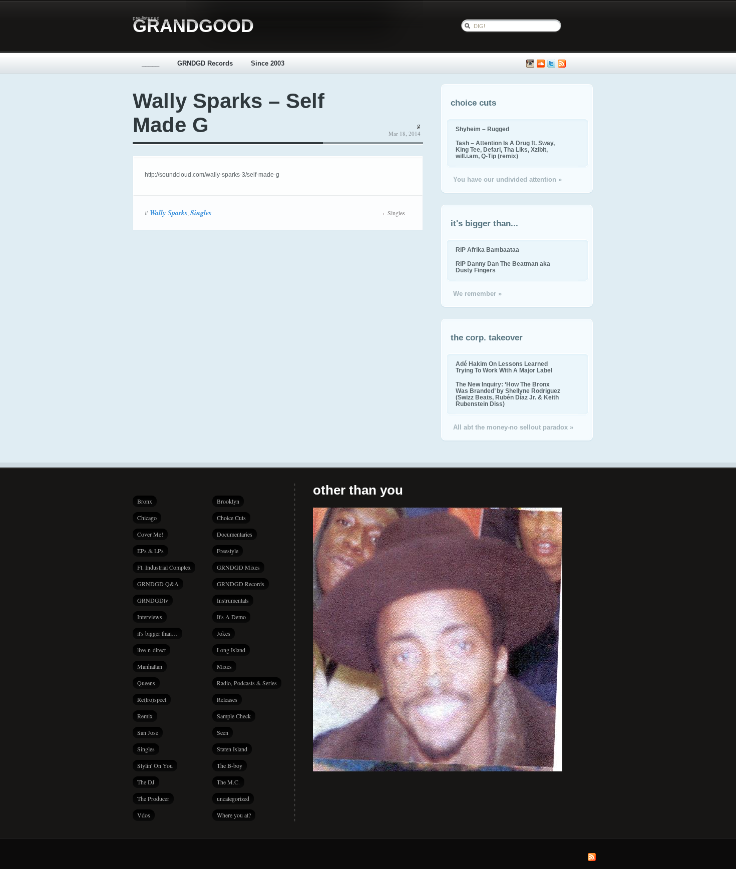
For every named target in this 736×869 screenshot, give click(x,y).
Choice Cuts (231, 518)
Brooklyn (228, 501)
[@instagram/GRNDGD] (530, 64)
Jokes (223, 633)
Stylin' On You (155, 765)
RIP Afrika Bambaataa (487, 249)
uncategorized (233, 798)
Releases (227, 699)
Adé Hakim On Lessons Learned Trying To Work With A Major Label (504, 366)
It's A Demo (231, 617)
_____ (150, 63)
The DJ (146, 782)
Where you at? (234, 815)
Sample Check (234, 716)
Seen (222, 732)
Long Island (231, 650)
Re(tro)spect (151, 699)
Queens (146, 683)
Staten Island (232, 749)
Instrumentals (233, 600)
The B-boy (229, 765)
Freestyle (227, 551)
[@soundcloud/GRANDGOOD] (541, 64)
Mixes (224, 666)
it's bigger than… (157, 633)
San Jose (147, 732)
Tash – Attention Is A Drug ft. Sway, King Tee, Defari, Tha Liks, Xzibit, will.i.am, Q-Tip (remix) (505, 149)
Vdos (143, 815)
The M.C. (228, 782)
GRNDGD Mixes (238, 567)
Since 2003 (267, 63)
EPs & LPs (150, 551)
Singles (200, 213)
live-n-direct (151, 650)
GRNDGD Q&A (158, 584)
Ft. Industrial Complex (164, 567)
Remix (145, 716)
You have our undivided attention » (507, 179)
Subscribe (562, 64)
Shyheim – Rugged (482, 129)
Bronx (144, 501)
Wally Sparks (168, 213)
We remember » (477, 293)
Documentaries (234, 534)
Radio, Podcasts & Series (247, 683)
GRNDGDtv (152, 600)
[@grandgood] (551, 64)
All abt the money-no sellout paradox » (513, 427)
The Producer (153, 798)
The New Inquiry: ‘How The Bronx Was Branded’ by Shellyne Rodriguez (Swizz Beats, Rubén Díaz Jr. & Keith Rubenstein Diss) (508, 394)
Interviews (149, 617)
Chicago (147, 518)
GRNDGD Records (205, 63)
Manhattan (149, 666)
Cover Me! (150, 534)
